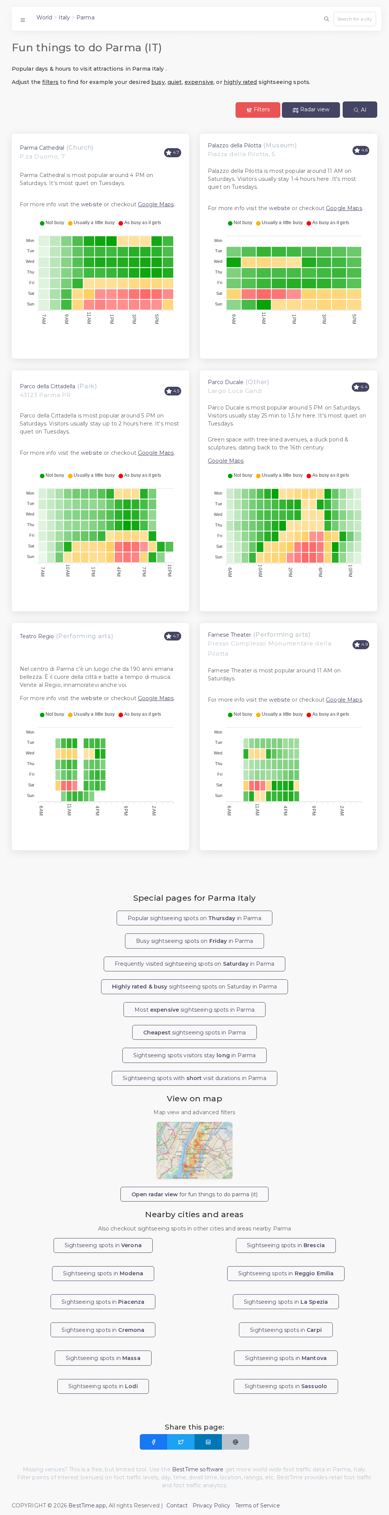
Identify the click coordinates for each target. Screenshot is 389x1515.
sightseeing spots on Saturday (194, 986)
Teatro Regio (37, 636)
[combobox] (355, 19)
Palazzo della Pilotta (234, 145)
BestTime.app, (87, 1505)
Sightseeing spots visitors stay (194, 1055)
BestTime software (197, 1469)
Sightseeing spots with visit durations (194, 1078)
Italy (64, 17)
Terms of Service (257, 1505)
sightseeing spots (194, 1032)
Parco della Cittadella (47, 386)
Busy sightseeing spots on (194, 941)
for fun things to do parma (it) (194, 1194)
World (44, 17)
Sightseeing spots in (103, 1245)
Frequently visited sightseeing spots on (194, 963)
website (91, 204)
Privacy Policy (211, 1505)
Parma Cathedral (42, 147)
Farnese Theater (229, 634)
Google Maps (156, 204)
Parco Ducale (226, 382)
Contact (177, 1505)
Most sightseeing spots (194, 1009)
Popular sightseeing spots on (194, 918)
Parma (85, 17)
